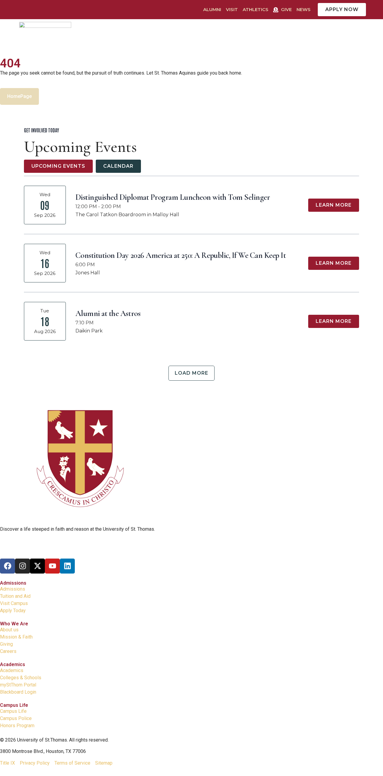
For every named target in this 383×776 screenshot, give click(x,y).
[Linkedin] (67, 566)
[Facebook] (7, 566)
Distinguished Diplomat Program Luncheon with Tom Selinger (172, 197)
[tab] (58, 166)
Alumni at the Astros (107, 313)
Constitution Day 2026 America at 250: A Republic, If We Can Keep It (180, 255)
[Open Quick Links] (363, 31)
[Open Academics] (200, 31)
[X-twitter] (37, 566)
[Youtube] (52, 566)
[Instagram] (22, 566)
